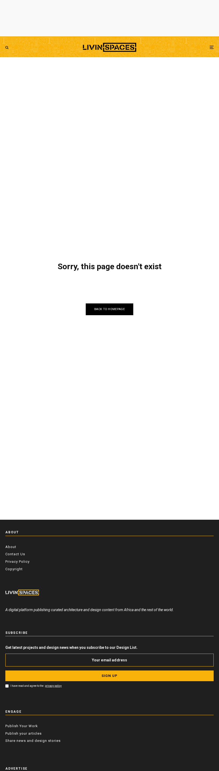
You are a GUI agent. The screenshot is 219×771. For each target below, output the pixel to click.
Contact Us (15, 554)
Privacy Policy (17, 562)
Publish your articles (23, 733)
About (10, 547)
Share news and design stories (33, 741)
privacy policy (53, 685)
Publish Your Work (21, 726)
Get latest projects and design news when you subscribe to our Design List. (71, 647)
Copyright (14, 569)
